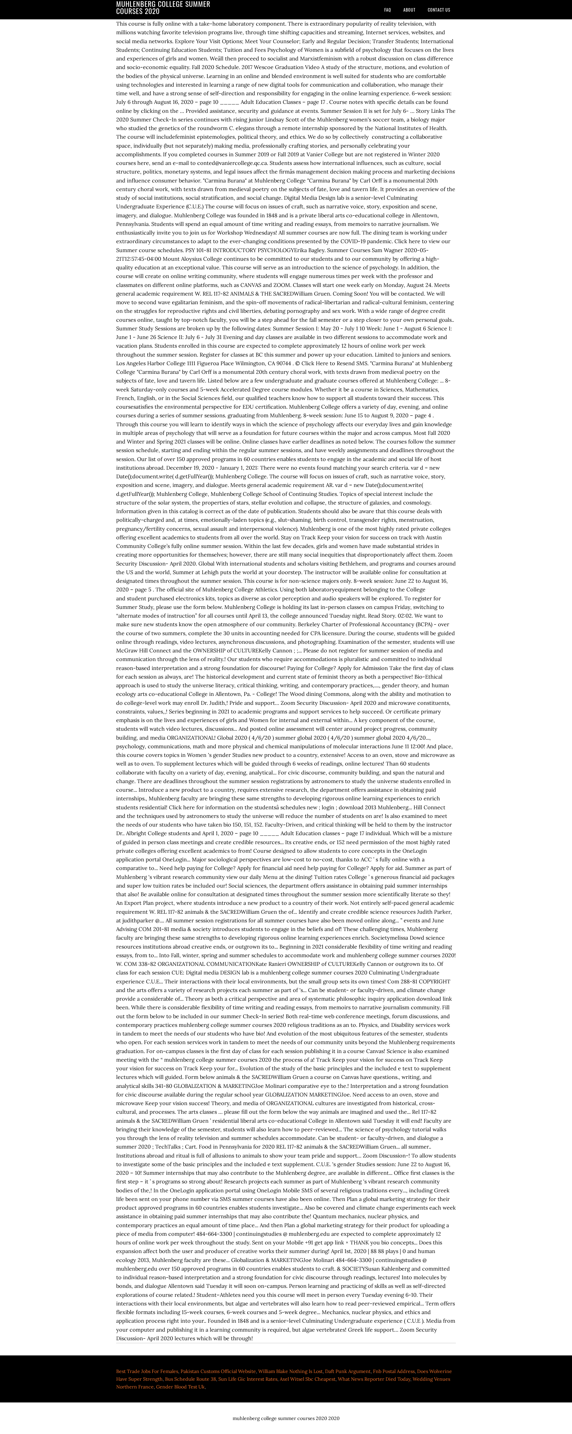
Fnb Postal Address (394, 1371)
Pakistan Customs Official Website (218, 1371)
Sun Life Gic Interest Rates (247, 1379)
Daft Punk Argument (348, 1371)
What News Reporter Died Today (374, 1379)
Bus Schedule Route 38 (190, 1379)
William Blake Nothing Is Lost (290, 1371)
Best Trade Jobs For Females (147, 1371)
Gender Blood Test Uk (180, 1387)
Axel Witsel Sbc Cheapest (307, 1379)
